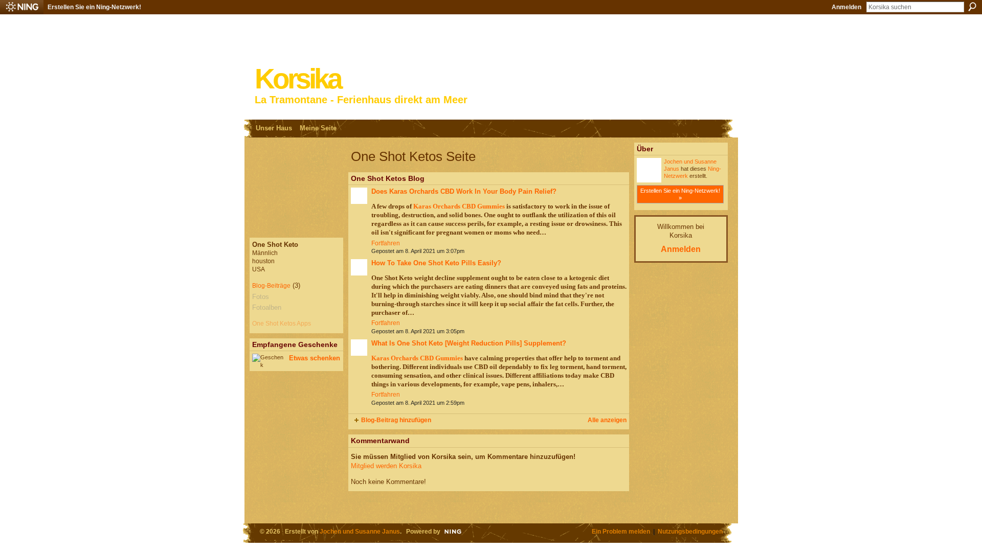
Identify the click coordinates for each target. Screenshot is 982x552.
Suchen (972, 6)
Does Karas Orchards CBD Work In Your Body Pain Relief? (463, 191)
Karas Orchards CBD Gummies (459, 206)
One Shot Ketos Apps (281, 323)
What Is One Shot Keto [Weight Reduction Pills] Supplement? (468, 343)
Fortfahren (385, 243)
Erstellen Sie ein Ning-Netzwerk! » (680, 194)
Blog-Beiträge (271, 285)
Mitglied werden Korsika (386, 466)
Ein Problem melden (621, 531)
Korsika (298, 79)
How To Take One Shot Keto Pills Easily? (436, 263)
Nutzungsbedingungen (690, 531)
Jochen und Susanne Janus (360, 531)
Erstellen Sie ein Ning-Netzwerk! (94, 7)
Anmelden (846, 7)
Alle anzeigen (607, 420)
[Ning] (21, 7)
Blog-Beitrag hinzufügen (396, 420)
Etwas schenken (314, 358)
